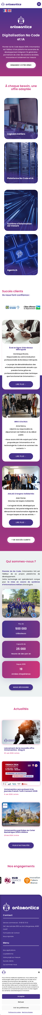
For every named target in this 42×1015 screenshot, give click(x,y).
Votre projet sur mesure (11, 957)
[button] (39, 972)
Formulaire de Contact (11, 933)
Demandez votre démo (21, 65)
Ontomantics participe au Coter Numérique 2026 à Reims (19, 831)
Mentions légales (27, 1012)
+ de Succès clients (21, 540)
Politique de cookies (14, 1012)
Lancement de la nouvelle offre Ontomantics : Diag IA (19, 749)
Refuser (21, 1002)
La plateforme (8, 954)
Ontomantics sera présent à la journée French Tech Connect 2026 (20, 790)
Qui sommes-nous (10, 965)
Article (17, 753)
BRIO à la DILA (20, 421)
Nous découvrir (21, 687)
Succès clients (8, 961)
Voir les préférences (21, 1008)
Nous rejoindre (8, 936)
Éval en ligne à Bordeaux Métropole (21, 348)
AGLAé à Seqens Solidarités (21, 493)
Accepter (21, 996)
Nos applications (9, 950)
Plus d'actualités (21, 845)
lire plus (20, 384)
